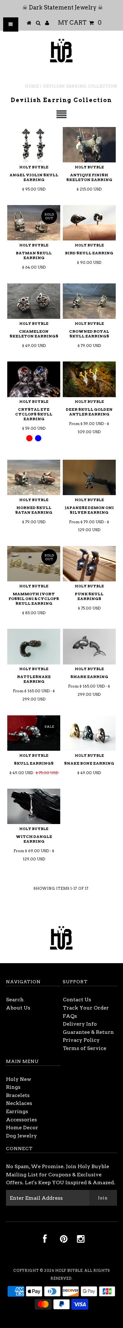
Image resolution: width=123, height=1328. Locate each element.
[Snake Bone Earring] (89, 733)
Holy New (18, 1079)
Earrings (17, 1111)
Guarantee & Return (88, 1032)
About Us (18, 1008)
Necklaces (19, 1103)
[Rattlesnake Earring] (33, 646)
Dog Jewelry (21, 1136)
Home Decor (22, 1128)
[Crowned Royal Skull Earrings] (89, 301)
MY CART (80, 22)
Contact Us (77, 1000)
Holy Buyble (69, 1270)
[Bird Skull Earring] (89, 222)
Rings (13, 1087)
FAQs (70, 1016)
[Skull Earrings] (33, 733)
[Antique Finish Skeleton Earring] (89, 144)
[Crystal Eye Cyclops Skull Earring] (33, 379)
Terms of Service (84, 1048)
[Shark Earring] (89, 646)
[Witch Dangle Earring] (33, 806)
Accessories (21, 1120)
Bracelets (18, 1095)
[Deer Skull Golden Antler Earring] (89, 379)
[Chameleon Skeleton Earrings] (33, 301)
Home (32, 86)
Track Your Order (86, 1008)
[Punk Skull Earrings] (89, 563)
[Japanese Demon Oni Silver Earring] (89, 477)
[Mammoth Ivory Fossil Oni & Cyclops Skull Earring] (33, 563)
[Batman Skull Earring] (33, 222)
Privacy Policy (81, 1040)
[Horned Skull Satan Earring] (33, 477)
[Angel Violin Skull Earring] (33, 144)
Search (15, 1000)
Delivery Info (80, 1024)
